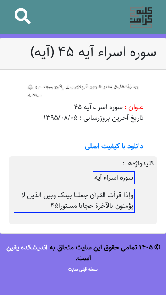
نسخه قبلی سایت (83, 269)
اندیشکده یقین (27, 247)
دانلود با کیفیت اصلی (114, 146)
